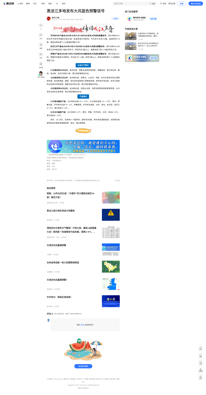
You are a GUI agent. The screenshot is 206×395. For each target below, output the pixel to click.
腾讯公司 (80, 388)
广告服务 (86, 379)
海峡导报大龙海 (52, 202)
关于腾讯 (49, 379)
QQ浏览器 (106, 379)
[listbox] (83, 247)
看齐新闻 (50, 306)
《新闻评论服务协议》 (75, 314)
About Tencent (58, 379)
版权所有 (86, 388)
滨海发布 (50, 289)
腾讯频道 (112, 379)
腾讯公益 (99, 379)
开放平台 (79, 379)
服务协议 (66, 379)
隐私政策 (72, 379)
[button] (153, 18)
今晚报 (49, 254)
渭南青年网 (50, 237)
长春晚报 (50, 272)
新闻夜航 (50, 220)
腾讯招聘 (92, 379)
